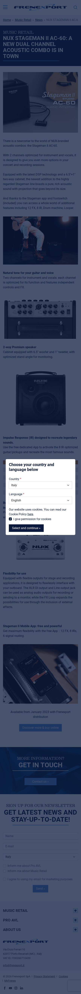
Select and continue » (26, 528)
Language (15, 494)
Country (14, 479)
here (30, 514)
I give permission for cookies (32, 519)
